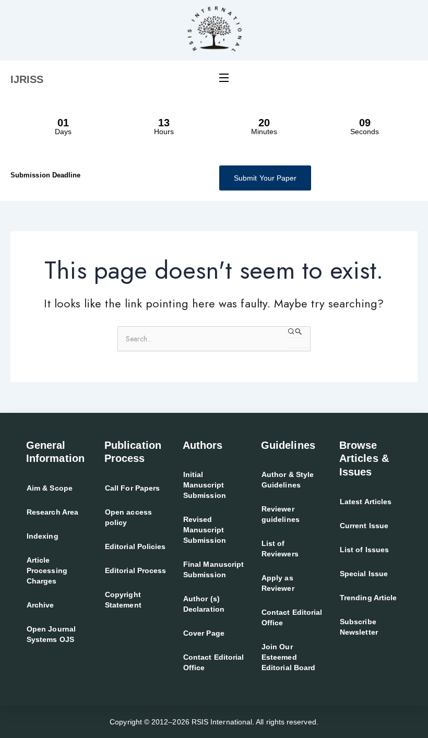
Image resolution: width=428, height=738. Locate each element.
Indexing (42, 536)
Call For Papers (132, 488)
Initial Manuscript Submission (204, 484)
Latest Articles (365, 501)
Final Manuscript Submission (213, 569)
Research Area (52, 512)
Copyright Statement (123, 599)
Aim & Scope (50, 488)
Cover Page (203, 633)
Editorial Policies (135, 546)
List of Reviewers (280, 548)
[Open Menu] (224, 77)
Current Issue (364, 525)
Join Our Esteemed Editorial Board (288, 657)
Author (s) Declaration (203, 603)
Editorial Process (135, 570)
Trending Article (368, 597)
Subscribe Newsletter (359, 626)
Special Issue (364, 573)
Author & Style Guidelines (287, 479)
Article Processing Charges (47, 570)
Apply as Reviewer (277, 583)
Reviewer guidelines (280, 514)
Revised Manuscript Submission (204, 529)
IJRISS (26, 79)
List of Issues (364, 549)
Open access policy (128, 517)
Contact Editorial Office (213, 662)
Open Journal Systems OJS (51, 634)
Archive (40, 605)
